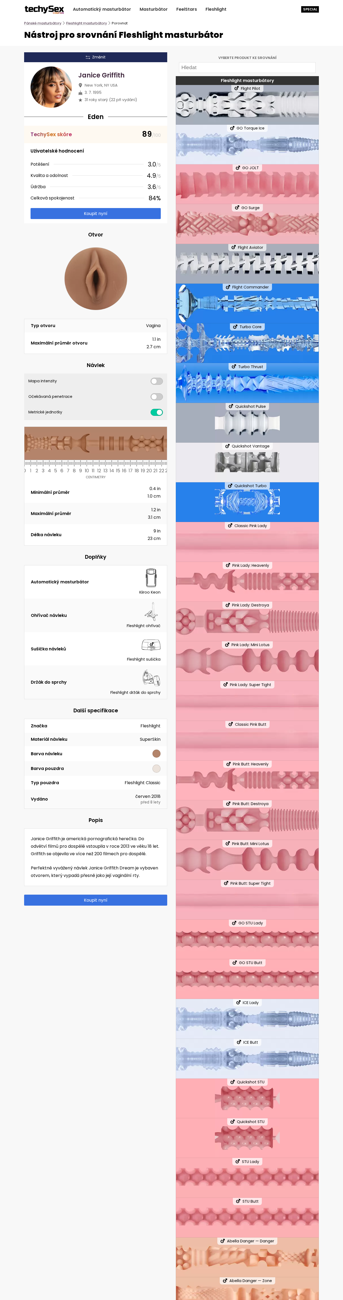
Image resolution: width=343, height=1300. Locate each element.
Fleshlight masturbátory (86, 23)
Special (310, 9)
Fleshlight (216, 9)
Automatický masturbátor (102, 9)
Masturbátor (154, 9)
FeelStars (186, 9)
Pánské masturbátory (42, 23)
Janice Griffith (101, 75)
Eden (96, 116)
